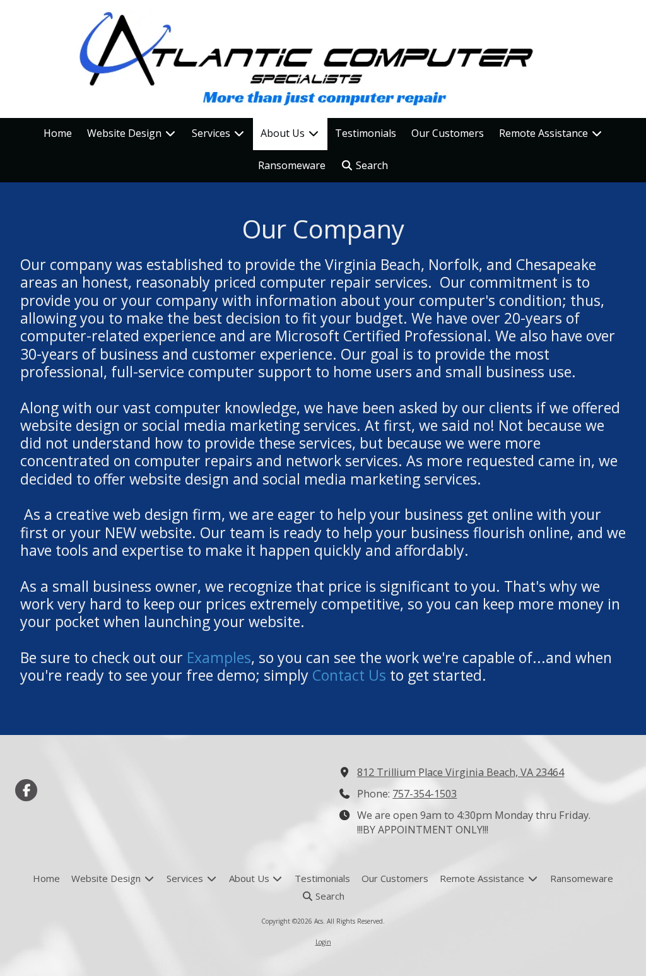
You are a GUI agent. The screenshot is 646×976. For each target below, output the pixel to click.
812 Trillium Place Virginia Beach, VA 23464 (460, 772)
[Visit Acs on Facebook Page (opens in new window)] (26, 790)
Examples (219, 657)
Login (323, 942)
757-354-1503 (424, 794)
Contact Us (349, 675)
